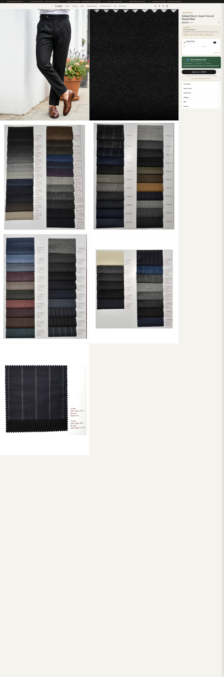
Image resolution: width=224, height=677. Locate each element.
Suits (82, 6)
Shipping (186, 97)
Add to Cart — (199, 72)
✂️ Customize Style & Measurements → (201, 78)
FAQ (185, 102)
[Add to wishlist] (219, 22)
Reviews (186, 106)
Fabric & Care (188, 88)
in (214, 42)
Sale (115, 6)
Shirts (68, 6)
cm (217, 42)
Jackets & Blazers (92, 6)
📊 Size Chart (216, 52)
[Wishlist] (163, 6)
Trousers (75, 6)
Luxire (58, 6)
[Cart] (167, 6)
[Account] (159, 6)
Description (187, 84)
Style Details (187, 93)
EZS (105, 6)
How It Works (122, 6)
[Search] (155, 6)
